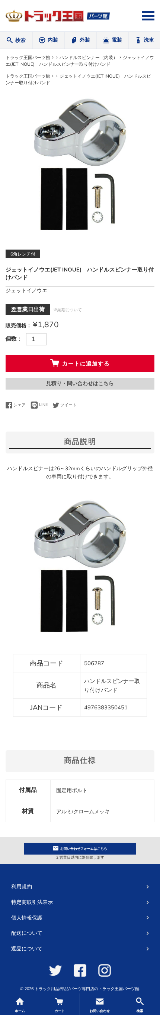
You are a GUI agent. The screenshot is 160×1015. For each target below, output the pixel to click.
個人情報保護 (26, 917)
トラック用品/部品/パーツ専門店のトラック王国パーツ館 (87, 989)
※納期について (67, 310)
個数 (11, 338)
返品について (26, 948)
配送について (26, 933)
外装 (85, 39)
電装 (117, 39)
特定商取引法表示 (32, 902)
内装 (53, 39)
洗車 (149, 39)
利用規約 (21, 886)
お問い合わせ (83, 848)
